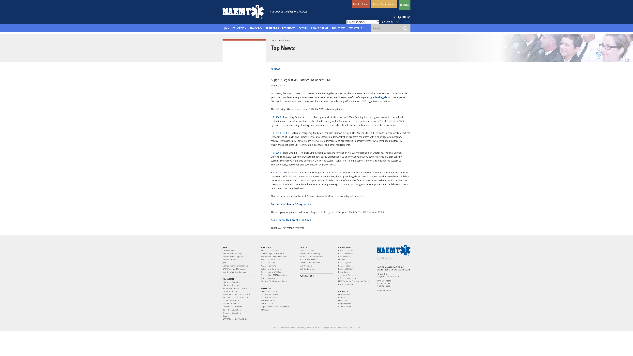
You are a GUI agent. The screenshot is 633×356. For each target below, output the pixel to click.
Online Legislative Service (272, 253)
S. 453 (286, 132)
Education (228, 279)
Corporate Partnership (348, 275)
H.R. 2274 (276, 172)
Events (303, 247)
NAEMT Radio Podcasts (310, 262)
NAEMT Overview (346, 250)
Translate (405, 21)
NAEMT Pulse (344, 266)
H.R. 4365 (276, 117)
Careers (341, 297)
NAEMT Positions (268, 266)
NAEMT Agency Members (234, 269)
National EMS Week (269, 294)
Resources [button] (288, 28)
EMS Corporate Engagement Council (354, 281)
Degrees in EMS (345, 303)
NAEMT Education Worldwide (235, 319)
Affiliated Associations (347, 278)
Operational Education (232, 306)
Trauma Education (231, 300)
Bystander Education (232, 313)
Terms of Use (355, 327)
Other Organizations (270, 278)
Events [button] (303, 28)
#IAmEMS (265, 310)
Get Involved (344, 256)
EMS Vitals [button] (355, 28)
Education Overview (231, 282)
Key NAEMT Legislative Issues (274, 256)
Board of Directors (346, 253)
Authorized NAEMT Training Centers (238, 288)
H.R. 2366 (276, 152)
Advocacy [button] (256, 28)
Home (274, 40)
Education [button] (239, 28)
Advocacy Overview (270, 250)
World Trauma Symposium (311, 256)
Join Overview (229, 250)
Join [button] (226, 28)
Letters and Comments (271, 269)
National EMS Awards (270, 297)
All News (275, 68)
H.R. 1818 (276, 132)
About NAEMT (345, 247)
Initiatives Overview (270, 291)
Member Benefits (230, 259)
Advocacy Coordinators (271, 259)
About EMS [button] (338, 28)
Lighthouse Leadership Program (275, 306)
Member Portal (360, 3)
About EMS (343, 291)
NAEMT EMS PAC (268, 262)
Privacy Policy (343, 327)
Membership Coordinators (234, 272)
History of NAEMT (346, 269)
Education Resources (232, 285)
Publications (307, 276)
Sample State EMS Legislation (274, 275)
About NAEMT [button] (319, 28)
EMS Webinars (306, 266)
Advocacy (266, 247)
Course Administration (384, 3)
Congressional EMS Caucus (272, 272)
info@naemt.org (384, 290)
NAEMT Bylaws (344, 262)
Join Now (404, 4)
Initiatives (266, 288)
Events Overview (307, 250)
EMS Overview (344, 294)
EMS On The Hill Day (308, 259)
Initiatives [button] (272, 28)
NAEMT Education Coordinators (236, 294)
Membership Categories (233, 256)
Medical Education (231, 303)
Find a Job (342, 300)
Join (225, 247)
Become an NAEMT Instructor (236, 297)
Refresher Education (232, 310)
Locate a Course (230, 291)
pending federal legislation (377, 97)
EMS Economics (268, 300)
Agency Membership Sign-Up (235, 266)
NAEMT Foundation (346, 284)
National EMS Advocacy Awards (274, 281)
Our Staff (342, 259)
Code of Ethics (344, 306)
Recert (225, 316)
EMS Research (267, 303)
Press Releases (344, 272)
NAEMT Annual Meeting (310, 253)
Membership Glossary (232, 253)
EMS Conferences (307, 269)
